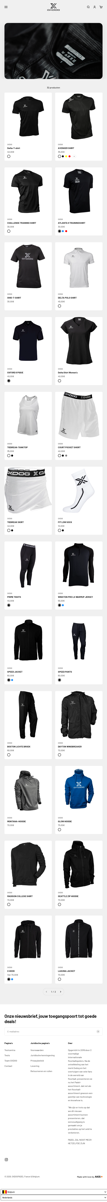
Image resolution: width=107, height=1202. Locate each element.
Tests (7, 1055)
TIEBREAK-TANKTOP (17, 447)
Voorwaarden (37, 1050)
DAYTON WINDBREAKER (70, 746)
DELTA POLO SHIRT (67, 297)
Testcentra (9, 1050)
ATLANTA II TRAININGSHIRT (71, 222)
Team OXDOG (10, 1060)
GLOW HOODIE (65, 821)
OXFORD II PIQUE (15, 372)
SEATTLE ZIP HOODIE (68, 896)
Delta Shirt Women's (68, 372)
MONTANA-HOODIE (16, 821)
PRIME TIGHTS (14, 597)
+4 (74, 156)
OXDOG (9, 144)
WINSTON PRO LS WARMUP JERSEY (75, 597)
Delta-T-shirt (13, 148)
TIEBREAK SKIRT (15, 522)
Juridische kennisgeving (43, 1055)
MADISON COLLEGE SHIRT (20, 896)
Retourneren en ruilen (41, 1071)
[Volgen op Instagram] (6, 1160)
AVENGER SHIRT (66, 148)
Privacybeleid (37, 1060)
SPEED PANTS (65, 671)
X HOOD (11, 971)
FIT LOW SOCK (65, 522)
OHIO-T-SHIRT (14, 297)
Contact (8, 1066)
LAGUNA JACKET (66, 971)
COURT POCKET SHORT (69, 447)
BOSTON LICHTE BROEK (18, 746)
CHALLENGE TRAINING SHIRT (21, 222)
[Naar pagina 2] (60, 991)
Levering (35, 1066)
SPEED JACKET (14, 671)
